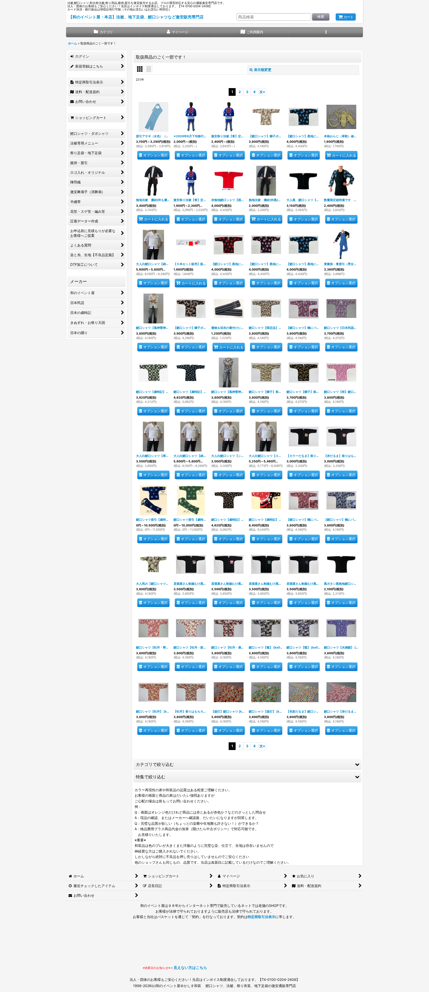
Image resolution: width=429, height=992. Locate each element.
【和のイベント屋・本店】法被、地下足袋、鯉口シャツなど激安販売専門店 (136, 16)
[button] (326, 32)
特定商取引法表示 (261, 917)
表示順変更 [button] (262, 70)
